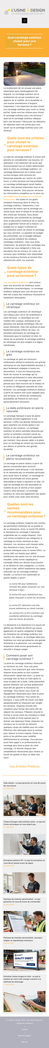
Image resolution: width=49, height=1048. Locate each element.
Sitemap (24, 1042)
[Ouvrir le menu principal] (24, 20)
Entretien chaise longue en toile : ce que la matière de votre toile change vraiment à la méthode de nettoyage (22, 979)
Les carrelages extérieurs (16, 282)
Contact (24, 1029)
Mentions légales (24, 1036)
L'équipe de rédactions (24, 1023)
